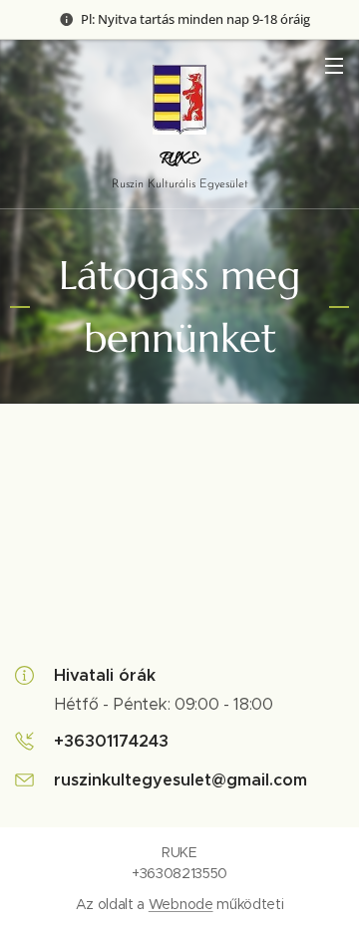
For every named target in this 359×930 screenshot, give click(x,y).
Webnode (181, 904)
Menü (334, 65)
